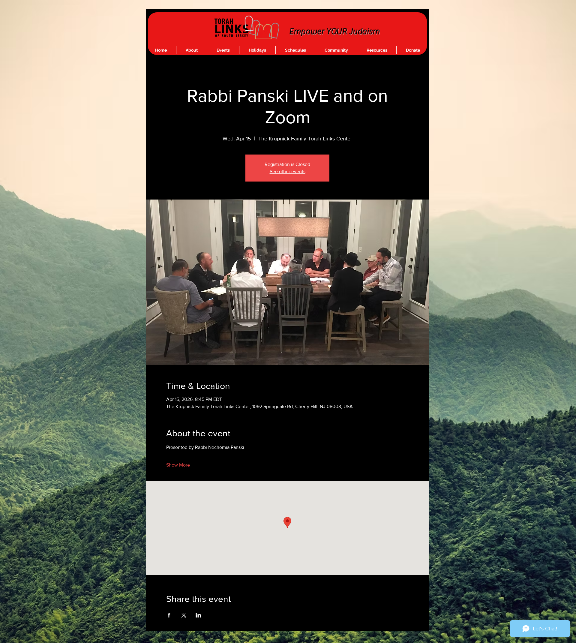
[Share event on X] (184, 615)
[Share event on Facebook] (169, 615)
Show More (178, 464)
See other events (287, 171)
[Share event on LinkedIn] (198, 615)
